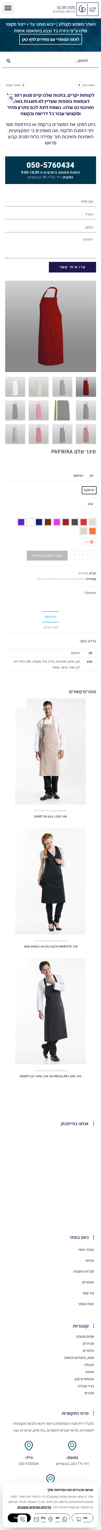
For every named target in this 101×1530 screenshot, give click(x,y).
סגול (71, 667)
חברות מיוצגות (83, 1271)
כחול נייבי (19, 661)
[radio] (89, 490)
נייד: (29, 1457)
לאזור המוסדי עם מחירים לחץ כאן (50, 39)
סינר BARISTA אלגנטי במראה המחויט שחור (50, 946)
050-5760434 (50, 165)
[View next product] (79, 85)
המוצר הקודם (13, 85)
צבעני (64, 667)
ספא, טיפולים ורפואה (79, 1357)
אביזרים (88, 1343)
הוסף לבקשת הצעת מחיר (47, 555)
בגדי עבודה (86, 1385)
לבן (78, 667)
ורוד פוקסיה (39, 661)
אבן (78, 661)
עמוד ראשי (86, 1249)
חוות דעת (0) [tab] (50, 627)
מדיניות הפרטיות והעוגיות (34, 1507)
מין (91, 475)
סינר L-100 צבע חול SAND (50, 816)
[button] (8, 8)
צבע (90, 504)
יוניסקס (75, 653)
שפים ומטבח (85, 1336)
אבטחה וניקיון (84, 1378)
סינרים (69, 579)
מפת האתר (86, 1303)
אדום (71, 661)
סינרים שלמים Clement (50, 579)
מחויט (89, 1371)
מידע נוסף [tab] (50, 617)
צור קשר (88, 1293)
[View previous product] (23, 85)
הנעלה (89, 1364)
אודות (89, 1260)
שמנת (55, 667)
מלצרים (88, 1350)
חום (29, 661)
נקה (87, 542)
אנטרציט (61, 661)
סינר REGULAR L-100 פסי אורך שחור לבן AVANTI (50, 1076)
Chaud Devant (59, 810)
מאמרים (88, 1282)
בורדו (51, 661)
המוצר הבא (89, 85)
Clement (79, 579)
